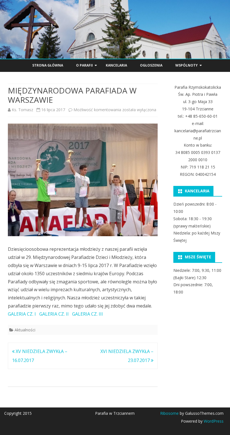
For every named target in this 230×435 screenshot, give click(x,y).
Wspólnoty (186, 65)
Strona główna (47, 65)
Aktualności (25, 329)
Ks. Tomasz (22, 109)
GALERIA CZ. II (54, 314)
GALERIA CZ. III (87, 314)
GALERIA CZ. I (22, 314)
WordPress (213, 421)
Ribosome (169, 413)
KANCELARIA (116, 65)
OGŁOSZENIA (151, 65)
